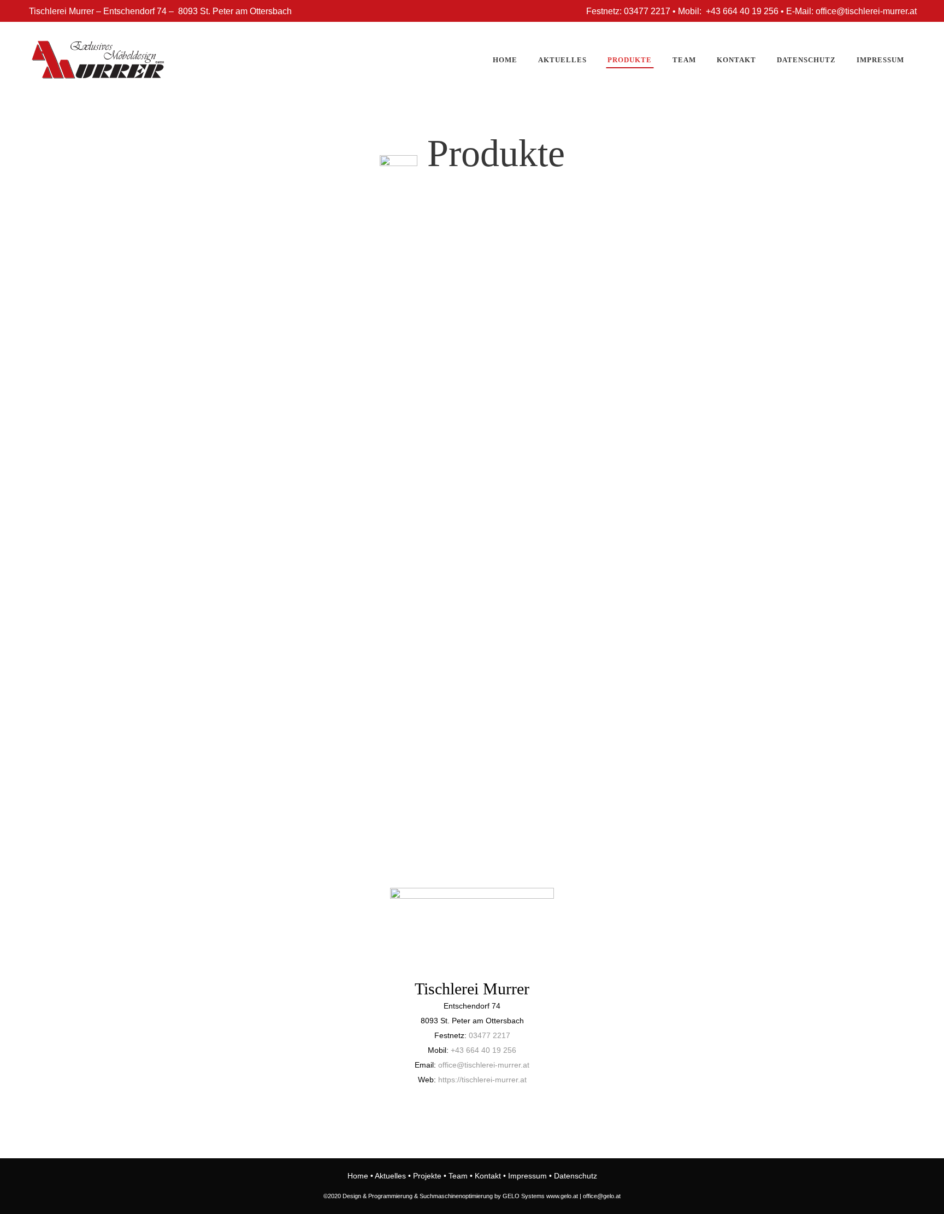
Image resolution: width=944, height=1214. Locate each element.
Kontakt (488, 1175)
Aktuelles (390, 1175)
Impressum (527, 1175)
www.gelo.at (562, 1196)
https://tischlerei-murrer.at (482, 1079)
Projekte (427, 1175)
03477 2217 (489, 1035)
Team (458, 1175)
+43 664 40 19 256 (483, 1050)
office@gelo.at (602, 1196)
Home (357, 1175)
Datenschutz (575, 1175)
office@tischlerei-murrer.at (483, 1064)
